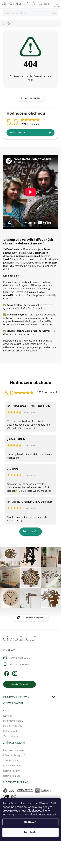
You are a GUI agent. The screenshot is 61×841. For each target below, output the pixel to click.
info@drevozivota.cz (21, 657)
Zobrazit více (30, 531)
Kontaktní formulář (19, 684)
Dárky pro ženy (11, 770)
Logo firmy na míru (13, 750)
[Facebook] (6, 673)
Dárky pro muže (11, 775)
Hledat (54, 13)
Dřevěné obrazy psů (14, 755)
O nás (6, 710)
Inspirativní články (13, 720)
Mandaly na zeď (12, 765)
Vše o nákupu (10, 736)
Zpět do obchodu (32, 97)
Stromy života (10, 760)
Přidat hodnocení (17, 132)
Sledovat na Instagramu (33, 617)
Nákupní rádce (11, 731)
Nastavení (30, 822)
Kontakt (7, 715)
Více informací (47, 814)
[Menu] (57, 4)
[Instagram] (14, 673)
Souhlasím (30, 832)
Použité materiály (12, 725)
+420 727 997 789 (19, 664)
